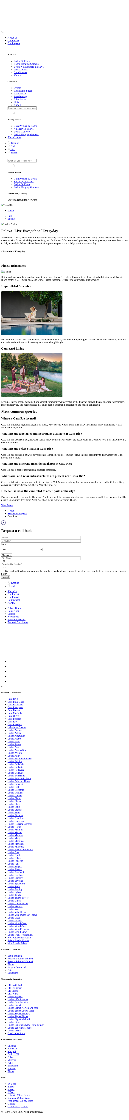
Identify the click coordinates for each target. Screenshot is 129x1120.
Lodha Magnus (15, 829)
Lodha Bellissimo (16, 775)
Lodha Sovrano (15, 880)
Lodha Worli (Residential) (20, 934)
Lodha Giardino (15, 818)
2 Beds (11, 1092)
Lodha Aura (14, 747)
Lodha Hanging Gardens (26, 134)
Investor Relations (16, 619)
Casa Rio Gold (15, 724)
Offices (17, 88)
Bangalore (13, 972)
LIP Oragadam (15, 988)
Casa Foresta (14, 710)
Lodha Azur (14, 755)
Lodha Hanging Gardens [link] (26, 64)
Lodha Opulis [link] (21, 69)
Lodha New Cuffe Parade (20, 849)
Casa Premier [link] (20, 72)
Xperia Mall (20, 93)
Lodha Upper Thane (18, 903)
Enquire (15, 143)
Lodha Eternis (15, 809)
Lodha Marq (14, 838)
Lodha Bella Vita (16, 764)
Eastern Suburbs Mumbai (20, 961)
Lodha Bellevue (15, 772)
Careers (11, 613)
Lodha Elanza (14, 801)
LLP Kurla (13, 993)
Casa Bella (13, 699)
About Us (12, 37)
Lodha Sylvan (15, 892)
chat (12, 149)
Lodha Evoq (14, 812)
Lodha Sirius (14, 1022)
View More (7, 505)
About (11, 210)
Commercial (14, 600)
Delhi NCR (13, 1054)
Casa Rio (12, 721)
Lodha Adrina (14, 733)
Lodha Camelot (15, 784)
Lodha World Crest (17, 923)
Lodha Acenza (15, 730)
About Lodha (14, 137)
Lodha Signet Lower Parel (21, 1010)
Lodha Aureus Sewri (18, 750)
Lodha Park (13, 863)
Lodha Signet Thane (18, 1016)
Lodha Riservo (15, 869)
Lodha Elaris (14, 804)
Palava (11, 1057)
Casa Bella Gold (16, 701)
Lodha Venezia (15, 906)
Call (12, 146)
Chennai (12, 1045)
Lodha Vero (13, 909)
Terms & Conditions (18, 622)
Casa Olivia (13, 716)
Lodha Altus (14, 741)
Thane (11, 964)
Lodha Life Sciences (18, 999)
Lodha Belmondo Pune (19, 778)
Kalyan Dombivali (17, 967)
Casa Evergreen (15, 707)
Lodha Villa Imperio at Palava (22, 914)
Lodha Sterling (15, 889)
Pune (10, 970)
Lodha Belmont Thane (19, 781)
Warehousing (20, 96)
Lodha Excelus (15, 996)
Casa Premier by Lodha (25, 126)
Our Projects (14, 43)
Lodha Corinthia (16, 789)
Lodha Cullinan (15, 792)
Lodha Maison (15, 832)
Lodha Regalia (15, 866)
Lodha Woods (15, 920)
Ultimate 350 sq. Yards (19, 1095)
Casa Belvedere (15, 704)
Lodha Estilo (14, 807)
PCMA (11, 602)
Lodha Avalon (15, 753)
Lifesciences (20, 99)
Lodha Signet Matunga (19, 1013)
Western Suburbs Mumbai (20, 958)
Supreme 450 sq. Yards (19, 1098)
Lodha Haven (14, 826)
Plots (16, 102)
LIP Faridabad (15, 985)
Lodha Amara (14, 744)
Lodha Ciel (13, 787)
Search (13, 152)
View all (18, 75)
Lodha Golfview (22, 131)
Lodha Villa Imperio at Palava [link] (29, 66)
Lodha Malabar (15, 835)
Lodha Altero (14, 738)
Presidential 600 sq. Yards (20, 1100)
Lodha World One (17, 926)
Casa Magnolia (15, 713)
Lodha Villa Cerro (17, 912)
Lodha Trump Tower (18, 897)
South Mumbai (15, 955)
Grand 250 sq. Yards (18, 1106)
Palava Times (14, 608)
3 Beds (11, 1089)
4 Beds (11, 1086)
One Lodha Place (16, 1033)
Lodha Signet (14, 1005)
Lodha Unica (14, 900)
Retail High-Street (23, 90)
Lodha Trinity (14, 895)
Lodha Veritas (14, 1030)
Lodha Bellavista (16, 770)
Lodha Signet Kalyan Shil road (23, 1007)
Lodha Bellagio (15, 767)
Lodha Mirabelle (16, 846)
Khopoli (12, 1051)
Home (11, 510)
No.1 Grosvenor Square (19, 937)
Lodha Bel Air (15, 761)
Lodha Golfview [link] (22, 61)
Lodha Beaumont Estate (19, 758)
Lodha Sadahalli (16, 872)
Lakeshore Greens (17, 727)
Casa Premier (14, 718)
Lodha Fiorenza (15, 815)
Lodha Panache (15, 860)
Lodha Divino (15, 795)
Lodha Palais (14, 858)
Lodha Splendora (16, 883)
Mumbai (12, 1060)
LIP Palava (13, 990)
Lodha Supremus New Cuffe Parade (26, 1025)
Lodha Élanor (14, 798)
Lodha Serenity (15, 878)
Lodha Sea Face (16, 875)
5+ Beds (12, 1083)
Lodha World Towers (18, 929)
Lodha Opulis (14, 855)
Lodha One (13, 852)
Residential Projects (17, 513)
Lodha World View (17, 932)
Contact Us (13, 611)
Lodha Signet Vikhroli (19, 1019)
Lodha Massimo (16, 841)
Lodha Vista (14, 917)
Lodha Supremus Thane (19, 1027)
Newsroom (13, 616)
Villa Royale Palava (24, 128)
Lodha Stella (14, 886)
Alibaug (12, 1068)
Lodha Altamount (16, 735)
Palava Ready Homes (18, 940)
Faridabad (12, 1048)
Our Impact (13, 40)
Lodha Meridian (16, 843)
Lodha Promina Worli (18, 1002)
